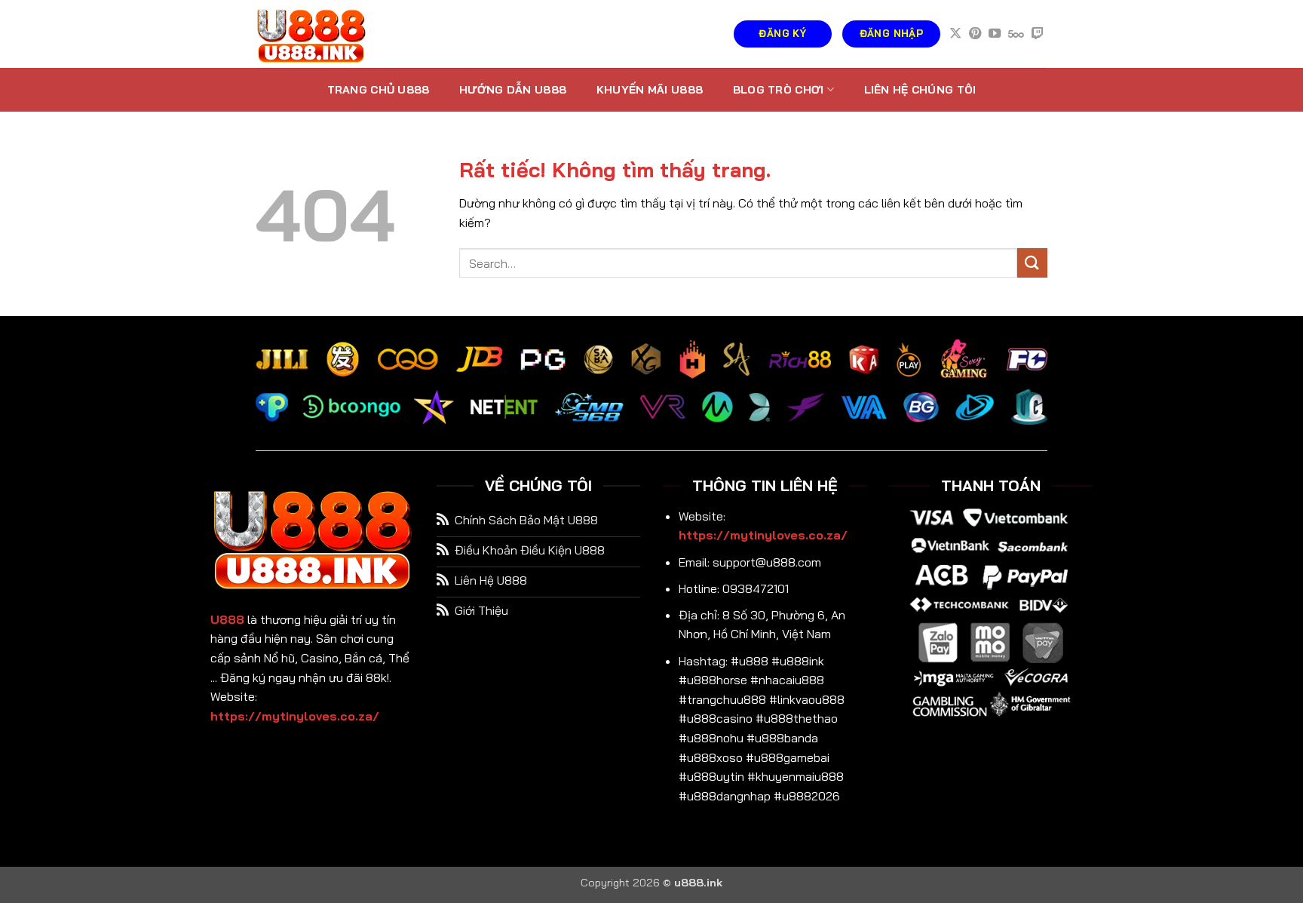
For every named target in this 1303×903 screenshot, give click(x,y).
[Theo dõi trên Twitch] (1038, 34)
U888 (227, 619)
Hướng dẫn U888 (512, 90)
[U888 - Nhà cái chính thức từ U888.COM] (331, 34)
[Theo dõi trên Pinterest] (975, 34)
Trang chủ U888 (378, 90)
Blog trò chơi (778, 90)
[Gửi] (1032, 263)
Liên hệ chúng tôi (920, 90)
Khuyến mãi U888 (649, 90)
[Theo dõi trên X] (955, 34)
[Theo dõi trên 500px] (1016, 34)
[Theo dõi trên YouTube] (995, 34)
